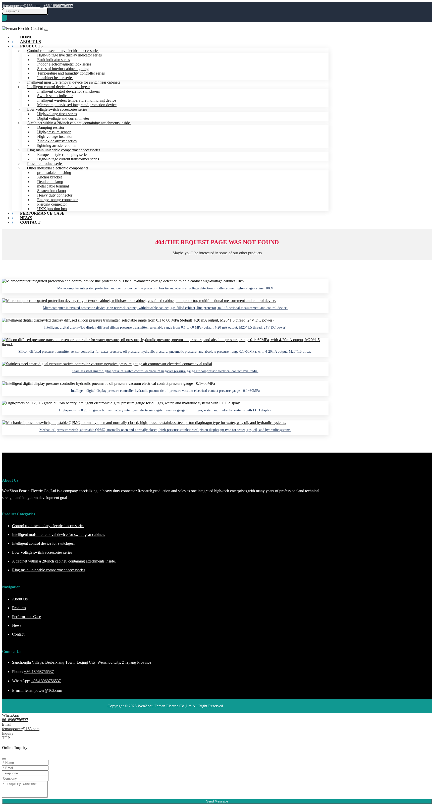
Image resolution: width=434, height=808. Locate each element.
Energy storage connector (57, 200)
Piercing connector (52, 204)
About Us (20, 599)
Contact (30, 222)
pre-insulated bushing (54, 172)
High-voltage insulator (55, 136)
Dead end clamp (50, 181)
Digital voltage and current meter (63, 118)
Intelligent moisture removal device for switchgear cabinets (73, 82)
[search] (4, 18)
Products (31, 46)
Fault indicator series (53, 59)
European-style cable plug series (62, 154)
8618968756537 (15, 720)
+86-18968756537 (58, 6)
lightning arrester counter (57, 145)
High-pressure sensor (54, 132)
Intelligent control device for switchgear (58, 87)
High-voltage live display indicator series (69, 55)
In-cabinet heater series (55, 78)
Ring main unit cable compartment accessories (63, 150)
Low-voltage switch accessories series (57, 109)
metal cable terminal (53, 186)
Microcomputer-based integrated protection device (77, 105)
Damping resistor (50, 127)
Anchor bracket (49, 177)
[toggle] (46, 30)
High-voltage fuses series (57, 114)
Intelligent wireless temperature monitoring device (76, 100)
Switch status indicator (55, 96)
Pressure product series (45, 163)
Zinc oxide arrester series (57, 141)
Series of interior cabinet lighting (63, 69)
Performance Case (42, 213)
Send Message (217, 801)
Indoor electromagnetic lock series (64, 64)
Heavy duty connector (54, 195)
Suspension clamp (51, 191)
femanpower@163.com (21, 6)
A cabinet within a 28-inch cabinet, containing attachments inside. (79, 123)
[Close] (4, 759)
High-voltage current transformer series (68, 159)
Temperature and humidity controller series (71, 73)
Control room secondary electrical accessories (63, 50)
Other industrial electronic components (57, 168)
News (16, 625)
